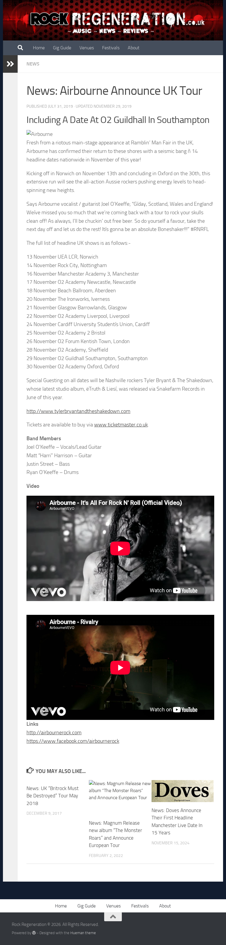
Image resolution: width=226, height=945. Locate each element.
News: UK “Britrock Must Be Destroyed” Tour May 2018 (52, 795)
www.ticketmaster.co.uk (121, 424)
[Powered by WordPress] (34, 933)
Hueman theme (83, 933)
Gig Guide (62, 47)
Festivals (110, 47)
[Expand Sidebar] (10, 64)
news (32, 64)
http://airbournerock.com (54, 732)
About (133, 47)
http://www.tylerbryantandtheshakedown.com (78, 411)
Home (39, 47)
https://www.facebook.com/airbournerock (72, 741)
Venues (86, 47)
